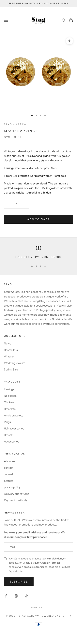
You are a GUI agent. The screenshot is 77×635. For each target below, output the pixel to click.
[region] (38, 252)
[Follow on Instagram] (16, 596)
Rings (7, 422)
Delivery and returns (16, 494)
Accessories (11, 441)
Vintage (9, 356)
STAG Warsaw (15, 124)
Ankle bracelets (13, 415)
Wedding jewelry (14, 363)
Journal (8, 474)
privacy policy (12, 487)
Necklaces (10, 395)
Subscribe (19, 581)
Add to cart (38, 219)
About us (9, 461)
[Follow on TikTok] (26, 596)
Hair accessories (14, 428)
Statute (8, 481)
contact (8, 467)
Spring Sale (11, 369)
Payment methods (15, 500)
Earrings (9, 389)
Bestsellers (11, 350)
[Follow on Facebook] (6, 596)
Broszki (8, 435)
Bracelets (10, 409)
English (37, 607)
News (7, 343)
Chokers (9, 402)
